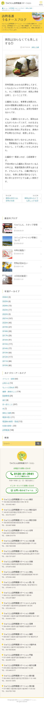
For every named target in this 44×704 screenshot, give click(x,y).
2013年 (5, 353)
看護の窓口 (6, 417)
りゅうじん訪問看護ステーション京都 (18, 562)
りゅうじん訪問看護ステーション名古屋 (19, 541)
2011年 (5, 361)
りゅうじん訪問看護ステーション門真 (18, 655)
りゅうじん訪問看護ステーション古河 (18, 530)
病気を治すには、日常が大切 (12, 198)
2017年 (5, 336)
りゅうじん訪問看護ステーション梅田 (18, 634)
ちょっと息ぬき (8, 387)
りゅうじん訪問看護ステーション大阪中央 (20, 645)
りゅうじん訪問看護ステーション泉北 (18, 593)
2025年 (5, 301)
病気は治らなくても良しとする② (31, 198)
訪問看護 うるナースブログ (16, 8)
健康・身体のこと (9, 392)
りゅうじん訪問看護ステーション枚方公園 (20, 665)
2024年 (5, 306)
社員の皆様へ (7, 426)
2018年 (5, 331)
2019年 (5, 327)
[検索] (38, 443)
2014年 (5, 348)
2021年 (5, 318)
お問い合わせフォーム (23, 490)
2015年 (5, 344)
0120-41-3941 (24, 474)
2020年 (5, 323)
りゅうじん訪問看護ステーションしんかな (20, 603)
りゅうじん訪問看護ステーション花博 (18, 624)
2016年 (5, 340)
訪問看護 (5, 430)
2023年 (5, 310)
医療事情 (5, 396)
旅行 (4, 400)
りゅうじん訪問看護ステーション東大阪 (19, 686)
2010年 (5, 365)
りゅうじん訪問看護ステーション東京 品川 (20, 510)
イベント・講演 (8, 379)
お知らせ (5, 383)
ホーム (5, 8)
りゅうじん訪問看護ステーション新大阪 (19, 676)
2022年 (5, 314)
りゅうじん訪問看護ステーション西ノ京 (19, 582)
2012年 (5, 357)
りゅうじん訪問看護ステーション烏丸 (18, 572)
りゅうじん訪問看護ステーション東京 (18, 499)
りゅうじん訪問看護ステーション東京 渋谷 (20, 520)
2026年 (5, 297)
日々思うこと (7, 404)
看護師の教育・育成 (10, 421)
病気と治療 (29, 8)
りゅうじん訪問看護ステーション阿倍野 (19, 613)
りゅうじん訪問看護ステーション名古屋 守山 (21, 551)
